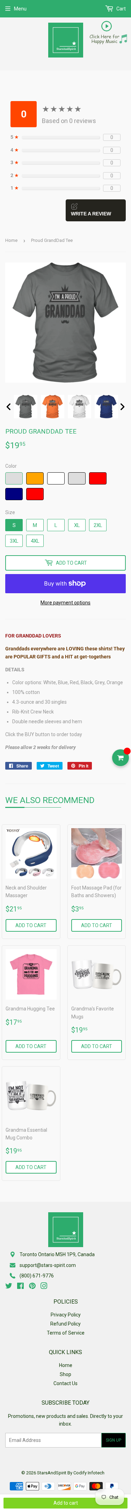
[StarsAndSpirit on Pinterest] (32, 1287)
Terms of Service (66, 1333)
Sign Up (113, 1440)
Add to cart (30, 925)
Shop (65, 1374)
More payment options (65, 602)
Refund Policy (65, 1324)
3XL (14, 541)
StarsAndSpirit (51, 1472)
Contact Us (65, 1383)
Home (11, 240)
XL (77, 525)
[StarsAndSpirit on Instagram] (44, 1287)
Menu (20, 9)
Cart (120, 9)
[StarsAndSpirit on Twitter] (8, 1287)
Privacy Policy (66, 1315)
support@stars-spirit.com (48, 1265)
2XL (98, 525)
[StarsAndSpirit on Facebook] (20, 1287)
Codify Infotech (88, 1472)
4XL (35, 541)
